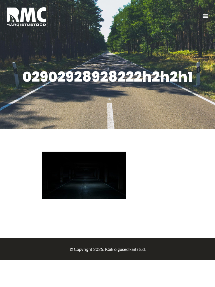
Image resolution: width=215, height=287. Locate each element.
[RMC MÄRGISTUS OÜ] (26, 15)
